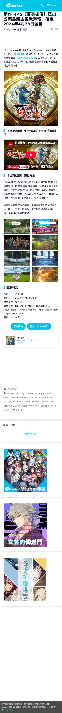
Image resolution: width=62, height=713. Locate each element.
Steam (7, 405)
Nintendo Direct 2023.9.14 (26, 397)
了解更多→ (9, 710)
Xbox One (27, 405)
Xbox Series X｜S (44, 405)
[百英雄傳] (31, 340)
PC (14, 401)
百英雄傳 (18, 53)
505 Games (13, 393)
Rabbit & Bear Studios (43, 401)
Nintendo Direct (26, 57)
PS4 (21, 401)
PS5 (27, 401)
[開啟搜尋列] (42, 5)
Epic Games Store (31, 393)
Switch (16, 405)
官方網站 (18, 326)
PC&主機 (12, 389)
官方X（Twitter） (39, 326)
